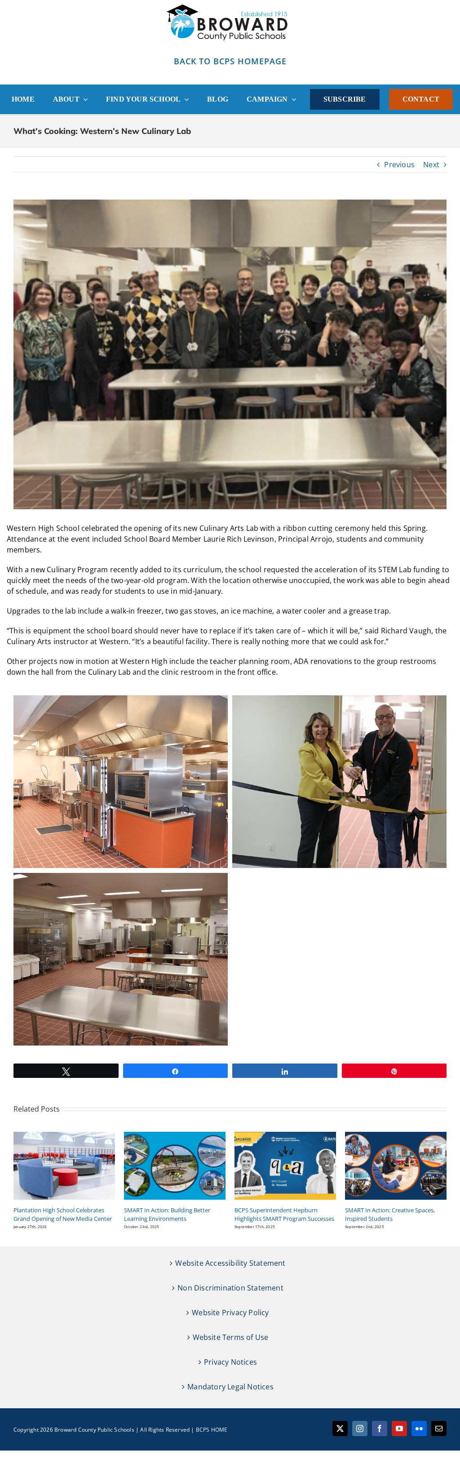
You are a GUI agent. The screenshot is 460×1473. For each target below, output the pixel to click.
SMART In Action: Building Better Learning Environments (167, 1214)
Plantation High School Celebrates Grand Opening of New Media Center (62, 1214)
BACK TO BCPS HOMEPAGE (230, 61)
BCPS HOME (212, 1429)
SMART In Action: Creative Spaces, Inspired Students (390, 1214)
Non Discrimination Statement (230, 1288)
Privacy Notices (230, 1362)
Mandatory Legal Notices (230, 1387)
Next (431, 164)
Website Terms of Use (231, 1337)
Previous (399, 164)
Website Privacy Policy (230, 1312)
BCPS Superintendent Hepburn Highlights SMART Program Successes (284, 1214)
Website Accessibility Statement (230, 1263)
